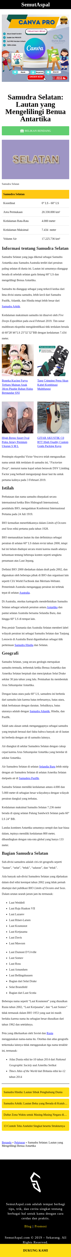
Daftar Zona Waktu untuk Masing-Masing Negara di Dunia (36, 1114)
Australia (24, 592)
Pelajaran (19, 1142)
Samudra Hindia (24, 645)
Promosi (41, 1226)
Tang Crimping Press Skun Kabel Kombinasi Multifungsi (52, 384)
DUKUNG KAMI (35, 1250)
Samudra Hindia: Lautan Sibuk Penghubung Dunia (33, 1092)
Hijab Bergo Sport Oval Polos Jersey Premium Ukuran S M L (15, 442)
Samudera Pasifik (29, 778)
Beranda (6, 1142)
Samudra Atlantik (40, 711)
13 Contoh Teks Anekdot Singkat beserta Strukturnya (34, 1125)
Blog (27, 1226)
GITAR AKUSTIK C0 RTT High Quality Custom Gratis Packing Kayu (52, 442)
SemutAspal (35, 4)
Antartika (52, 607)
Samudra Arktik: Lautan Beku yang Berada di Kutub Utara (36, 1103)
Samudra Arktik (11, 306)
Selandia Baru (47, 766)
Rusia (50, 1033)
